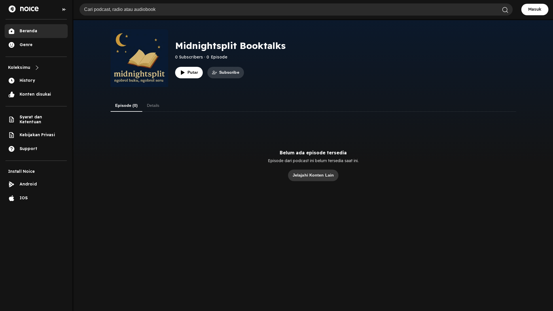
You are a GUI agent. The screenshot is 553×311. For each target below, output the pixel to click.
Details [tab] (153, 105)
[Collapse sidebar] (64, 9)
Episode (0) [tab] (126, 105)
